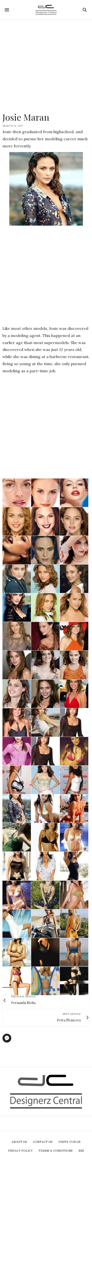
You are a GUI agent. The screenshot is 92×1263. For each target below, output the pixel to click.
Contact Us (43, 1142)
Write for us (69, 1142)
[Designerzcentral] (46, 10)
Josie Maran (25, 117)
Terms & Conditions (56, 1150)
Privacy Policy (20, 1150)
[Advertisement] (46, 66)
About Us (19, 1142)
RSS (81, 1150)
